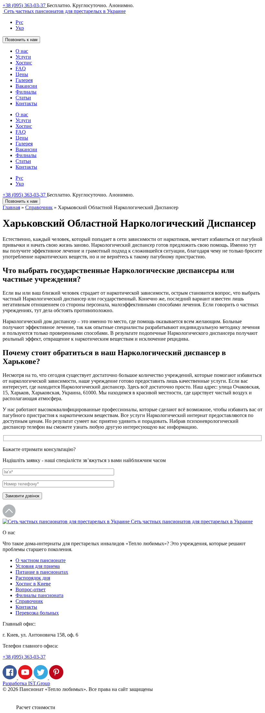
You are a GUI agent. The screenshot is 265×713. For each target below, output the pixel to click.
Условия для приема (38, 566)
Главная (11, 207)
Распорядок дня (33, 578)
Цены (22, 74)
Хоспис (24, 62)
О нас (22, 51)
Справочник (39, 207)
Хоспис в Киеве (33, 583)
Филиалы (26, 92)
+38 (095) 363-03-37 (25, 5)
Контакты (26, 103)
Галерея (24, 80)
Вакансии (26, 86)
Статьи (23, 97)
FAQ (21, 68)
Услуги (23, 57)
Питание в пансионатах (42, 572)
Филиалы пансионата (39, 595)
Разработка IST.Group (26, 683)
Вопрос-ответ (31, 589)
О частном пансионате (41, 560)
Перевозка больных (37, 613)
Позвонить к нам (21, 39)
